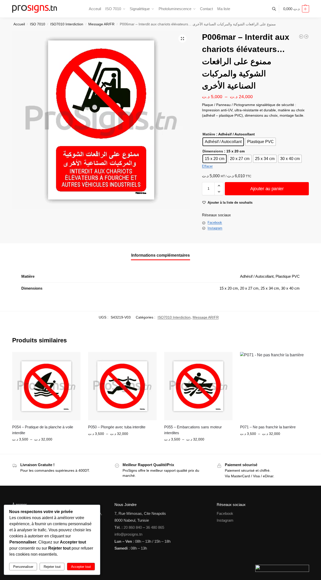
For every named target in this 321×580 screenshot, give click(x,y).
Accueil (19, 24)
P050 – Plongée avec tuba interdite (116, 427)
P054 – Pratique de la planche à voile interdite (42, 430)
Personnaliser (23, 567)
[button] (296, 8)
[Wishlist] (73, 359)
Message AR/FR (101, 24)
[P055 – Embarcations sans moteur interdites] (198, 386)
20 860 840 (133, 527)
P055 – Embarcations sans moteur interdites (193, 430)
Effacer (207, 166)
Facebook (215, 222)
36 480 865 (155, 527)
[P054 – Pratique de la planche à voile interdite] (46, 386)
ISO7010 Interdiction (66, 24)
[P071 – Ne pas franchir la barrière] (274, 386)
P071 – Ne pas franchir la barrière (268, 427)
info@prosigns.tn (128, 534)
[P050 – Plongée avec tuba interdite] (122, 386)
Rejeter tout (52, 567)
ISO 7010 (37, 24)
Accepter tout (81, 567)
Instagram (215, 228)
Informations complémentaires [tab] (160, 255)
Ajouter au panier (267, 188)
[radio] (223, 142)
